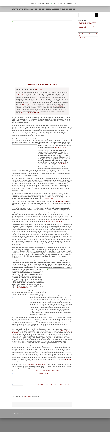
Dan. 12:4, (25, 104)
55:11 (61, 106)
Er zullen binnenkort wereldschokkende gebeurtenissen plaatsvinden (87, 23)
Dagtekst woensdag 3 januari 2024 (42, 84)
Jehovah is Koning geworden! (85, 37)
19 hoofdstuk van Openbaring (35, 364)
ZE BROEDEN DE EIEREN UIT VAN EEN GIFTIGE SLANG (46, 370)
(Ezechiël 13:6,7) (63, 164)
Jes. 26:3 (24, 112)
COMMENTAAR (27, 396)
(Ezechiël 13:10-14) (22, 288)
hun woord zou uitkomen (54, 221)
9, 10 (31, 104)
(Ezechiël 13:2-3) (60, 147)
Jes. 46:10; (55, 106)
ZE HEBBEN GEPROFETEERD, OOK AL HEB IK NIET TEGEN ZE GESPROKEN (51, 384)
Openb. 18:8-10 (21, 94)
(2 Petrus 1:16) (48, 198)
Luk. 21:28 (38, 89)
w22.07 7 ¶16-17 (33, 112)
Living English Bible (60, 201)
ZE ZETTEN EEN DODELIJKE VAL (40, 373)
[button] (81, 3)
